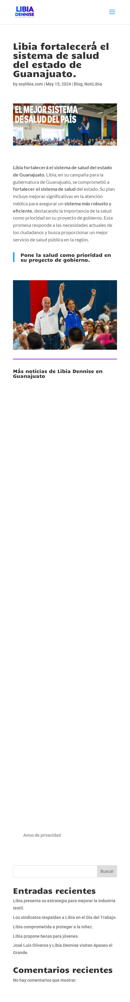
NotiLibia (93, 84)
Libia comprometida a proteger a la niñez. (65, 735)
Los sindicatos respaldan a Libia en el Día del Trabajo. (63, 597)
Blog (78, 84)
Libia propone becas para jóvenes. (46, 936)
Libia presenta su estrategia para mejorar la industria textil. (65, 466)
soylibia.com (30, 84)
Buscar (107, 871)
